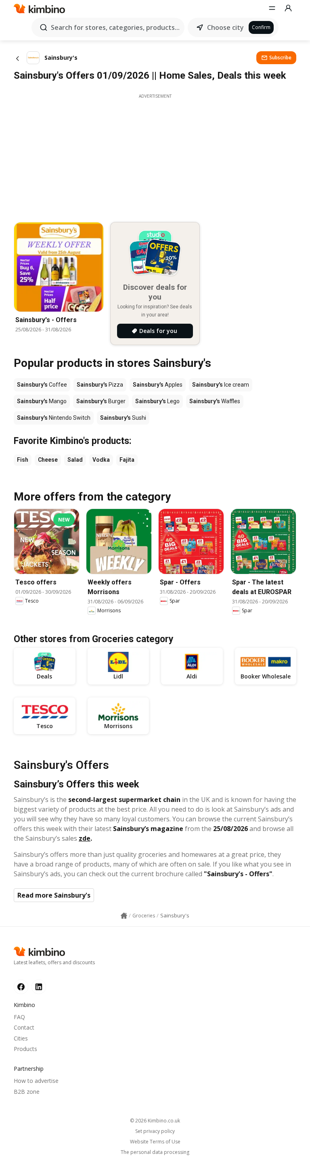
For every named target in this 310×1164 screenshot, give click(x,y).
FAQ (19, 1017)
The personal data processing (155, 1152)
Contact (24, 1027)
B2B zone (27, 1091)
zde (84, 838)
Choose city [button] (225, 27)
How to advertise (36, 1080)
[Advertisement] (155, 155)
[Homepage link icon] (124, 916)
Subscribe (280, 57)
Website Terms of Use (155, 1142)
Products (25, 1049)
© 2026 (155, 1120)
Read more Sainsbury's (53, 895)
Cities (21, 1038)
